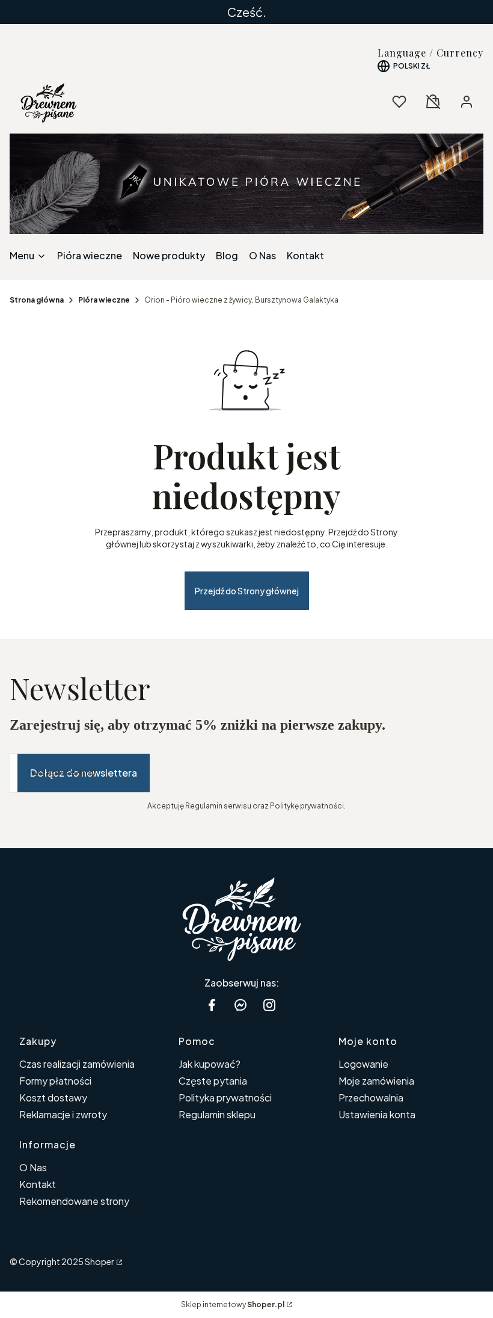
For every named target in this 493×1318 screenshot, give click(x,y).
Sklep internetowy (232, 1304)
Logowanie (363, 1064)
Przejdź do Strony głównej (247, 590)
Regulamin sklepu (217, 1114)
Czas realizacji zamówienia (77, 1064)
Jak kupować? (209, 1064)
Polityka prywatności (225, 1097)
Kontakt (37, 1184)
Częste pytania (213, 1080)
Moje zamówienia (376, 1080)
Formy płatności (55, 1080)
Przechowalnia (370, 1097)
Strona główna (37, 299)
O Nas (33, 1167)
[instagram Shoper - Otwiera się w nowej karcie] (269, 1004)
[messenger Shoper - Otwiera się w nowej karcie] (240, 1004)
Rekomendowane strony (74, 1201)
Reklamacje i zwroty (63, 1114)
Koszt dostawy (53, 1097)
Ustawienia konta (376, 1114)
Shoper (99, 1261)
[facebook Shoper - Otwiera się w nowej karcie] (211, 1004)
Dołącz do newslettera (83, 772)
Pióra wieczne (104, 299)
